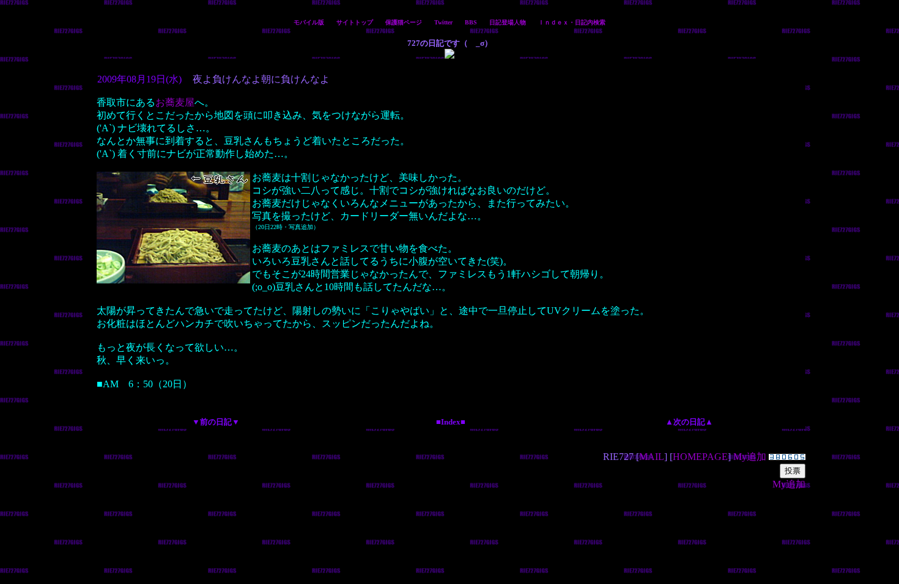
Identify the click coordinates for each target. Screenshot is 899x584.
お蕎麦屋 (174, 102)
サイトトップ (354, 22)
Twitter (443, 22)
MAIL (651, 456)
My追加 (749, 456)
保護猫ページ (403, 22)
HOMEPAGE (700, 456)
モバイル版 (309, 22)
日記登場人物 (507, 22)
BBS (471, 22)
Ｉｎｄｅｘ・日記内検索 (571, 22)
